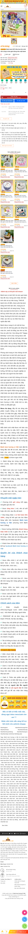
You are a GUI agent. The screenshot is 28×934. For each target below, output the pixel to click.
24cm (10, 88)
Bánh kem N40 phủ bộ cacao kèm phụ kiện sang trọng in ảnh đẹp (7, 246)
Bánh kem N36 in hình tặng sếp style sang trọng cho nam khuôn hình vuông (20, 221)
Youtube (17, 833)
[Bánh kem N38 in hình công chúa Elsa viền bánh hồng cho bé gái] (21, 161)
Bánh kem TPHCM (13, 852)
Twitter (11, 833)
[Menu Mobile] (1, 6)
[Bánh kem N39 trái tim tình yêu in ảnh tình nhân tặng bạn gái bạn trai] (7, 261)
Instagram (23, 833)
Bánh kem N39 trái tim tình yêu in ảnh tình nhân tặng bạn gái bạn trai (7, 272)
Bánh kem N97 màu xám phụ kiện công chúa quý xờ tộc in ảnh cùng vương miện (7, 171)
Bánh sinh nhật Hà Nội (9, 854)
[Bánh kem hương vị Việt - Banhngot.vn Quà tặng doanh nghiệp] (7, 6)
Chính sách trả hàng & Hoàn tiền (20, 881)
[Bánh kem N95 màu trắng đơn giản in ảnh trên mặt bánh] (7, 211)
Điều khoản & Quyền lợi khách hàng (20, 885)
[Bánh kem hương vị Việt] (14, 2)
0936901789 (9, 864)
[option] (14, 24)
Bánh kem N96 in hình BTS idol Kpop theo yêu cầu (6, 196)
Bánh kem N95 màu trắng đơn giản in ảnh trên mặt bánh (7, 221)
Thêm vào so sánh (5, 104)
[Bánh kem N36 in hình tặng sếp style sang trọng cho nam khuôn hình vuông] (21, 211)
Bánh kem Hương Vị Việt (14, 895)
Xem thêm (14, 283)
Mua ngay (12, 931)
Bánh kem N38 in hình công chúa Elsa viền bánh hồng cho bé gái (20, 171)
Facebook (5, 833)
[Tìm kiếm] (25, 9)
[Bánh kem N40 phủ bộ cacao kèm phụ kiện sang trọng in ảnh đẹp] (7, 236)
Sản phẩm (3, 883)
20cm (2, 88)
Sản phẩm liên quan (14, 152)
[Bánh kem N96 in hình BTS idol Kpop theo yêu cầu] (7, 186)
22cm (6, 88)
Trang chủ (3, 881)
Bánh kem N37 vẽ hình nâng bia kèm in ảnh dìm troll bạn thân (20, 196)
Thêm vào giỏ (14, 97)
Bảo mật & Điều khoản (20, 888)
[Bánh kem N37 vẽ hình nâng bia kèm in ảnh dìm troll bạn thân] (21, 186)
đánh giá (7, 54)
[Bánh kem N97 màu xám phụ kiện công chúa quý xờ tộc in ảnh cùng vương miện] (7, 161)
